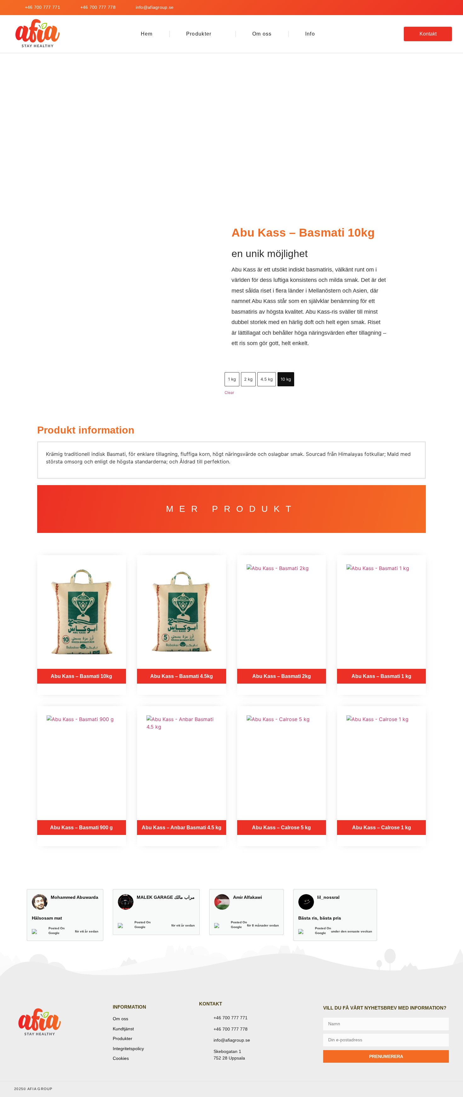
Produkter (199, 33)
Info (310, 33)
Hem (147, 33)
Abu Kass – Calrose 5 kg (281, 827)
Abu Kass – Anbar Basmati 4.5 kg (181, 827)
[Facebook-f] (428, 7)
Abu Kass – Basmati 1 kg (381, 676)
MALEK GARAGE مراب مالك (166, 897)
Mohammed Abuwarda (74, 897)
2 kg (248, 379)
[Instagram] (446, 7)
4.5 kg (266, 379)
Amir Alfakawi (247, 897)
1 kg (232, 379)
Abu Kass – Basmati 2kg (281, 676)
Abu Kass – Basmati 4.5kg (181, 676)
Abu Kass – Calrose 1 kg (381, 827)
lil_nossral (328, 897)
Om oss (262, 33)
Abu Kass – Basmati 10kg (81, 676)
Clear (229, 392)
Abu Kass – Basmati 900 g (81, 827)
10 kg (286, 379)
